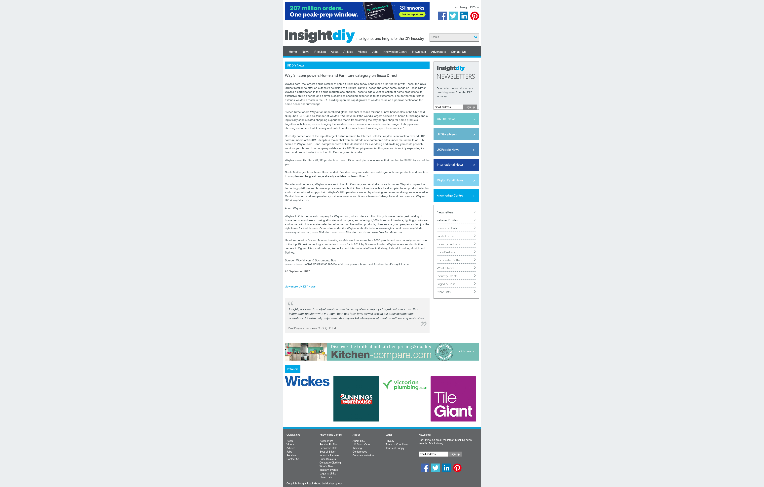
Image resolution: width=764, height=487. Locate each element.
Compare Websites (363, 455)
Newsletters (445, 212)
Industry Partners (448, 244)
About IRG (359, 440)
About (334, 51)
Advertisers (438, 51)
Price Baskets (446, 252)
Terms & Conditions (397, 444)
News (305, 51)
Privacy (390, 440)
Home (293, 51)
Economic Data (447, 228)
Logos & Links (446, 284)
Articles (348, 51)
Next (398, 409)
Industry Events (447, 276)
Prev (287, 409)
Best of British (446, 236)
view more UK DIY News (300, 286)
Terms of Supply (395, 448)
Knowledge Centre (395, 51)
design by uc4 (334, 483)
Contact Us (458, 51)
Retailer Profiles (447, 220)
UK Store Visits (361, 444)
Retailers (320, 51)
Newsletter (419, 51)
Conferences (360, 451)
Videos (362, 51)
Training (357, 448)
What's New (445, 268)
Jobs (375, 51)
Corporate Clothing (450, 260)
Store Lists (444, 292)
